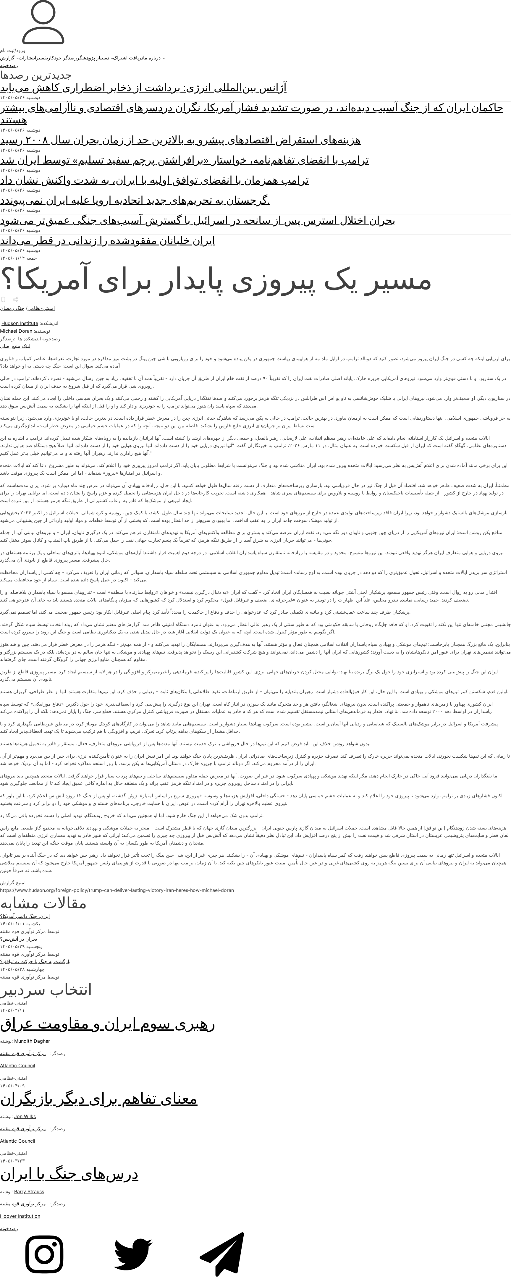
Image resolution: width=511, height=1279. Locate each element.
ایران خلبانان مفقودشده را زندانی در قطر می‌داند (107, 240)
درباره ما (152, 58)
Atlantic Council (17, 1065)
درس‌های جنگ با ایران (69, 1173)
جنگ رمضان (12, 308)
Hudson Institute (19, 323)
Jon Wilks (25, 1116)
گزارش (7, 58)
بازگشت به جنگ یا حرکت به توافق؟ (35, 961)
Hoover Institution (20, 1216)
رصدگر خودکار (62, 58)
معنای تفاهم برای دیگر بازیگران (99, 1098)
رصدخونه (9, 65)
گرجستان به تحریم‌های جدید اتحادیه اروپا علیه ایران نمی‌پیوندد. (135, 200)
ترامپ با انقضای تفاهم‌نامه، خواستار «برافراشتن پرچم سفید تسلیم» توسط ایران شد (184, 160)
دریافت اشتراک (128, 58)
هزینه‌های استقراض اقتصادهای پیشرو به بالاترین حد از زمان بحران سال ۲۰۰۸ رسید (180, 140)
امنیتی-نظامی (41, 308)
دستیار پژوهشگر (93, 58)
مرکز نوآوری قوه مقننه (23, 1053)
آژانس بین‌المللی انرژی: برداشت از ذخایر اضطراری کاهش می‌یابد (143, 87)
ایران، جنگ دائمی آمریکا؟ (25, 916)
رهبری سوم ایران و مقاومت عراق (107, 1023)
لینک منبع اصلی (15, 346)
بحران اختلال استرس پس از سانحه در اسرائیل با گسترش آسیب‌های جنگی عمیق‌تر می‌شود (197, 220)
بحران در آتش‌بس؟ (18, 939)
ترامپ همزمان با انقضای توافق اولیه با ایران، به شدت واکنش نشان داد (154, 180)
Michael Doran (16, 331)
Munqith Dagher (32, 1041)
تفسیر (42, 58)
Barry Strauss (29, 1191)
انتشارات (27, 58)
